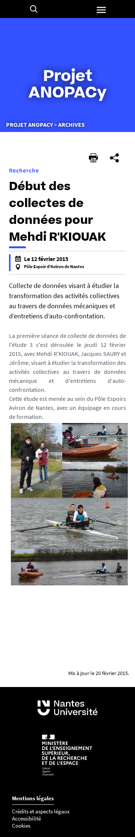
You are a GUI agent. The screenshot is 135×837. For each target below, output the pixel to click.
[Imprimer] (93, 158)
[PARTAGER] (114, 158)
